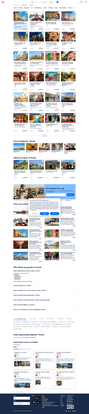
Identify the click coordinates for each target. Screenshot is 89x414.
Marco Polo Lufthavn (18, 276)
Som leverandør (69, 397)
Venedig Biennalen (17, 279)
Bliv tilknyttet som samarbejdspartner (70, 401)
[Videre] (75, 147)
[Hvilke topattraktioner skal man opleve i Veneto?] (74, 271)
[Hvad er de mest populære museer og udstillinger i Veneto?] (74, 309)
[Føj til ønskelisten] (27, 12)
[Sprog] (81, 1)
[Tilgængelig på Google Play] (36, 398)
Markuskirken (16, 274)
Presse (62, 402)
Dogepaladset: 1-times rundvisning (20, 352)
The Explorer (62, 405)
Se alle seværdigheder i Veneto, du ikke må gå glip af (22, 281)
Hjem (14, 392)
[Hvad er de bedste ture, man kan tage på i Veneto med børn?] (74, 290)
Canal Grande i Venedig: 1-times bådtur (42, 371)
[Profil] (86, 1)
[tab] (20, 318)
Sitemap (43, 407)
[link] (20, 21)
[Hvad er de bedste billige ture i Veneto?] (74, 305)
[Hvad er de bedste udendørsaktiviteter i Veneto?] (74, 295)
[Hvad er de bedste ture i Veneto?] (74, 285)
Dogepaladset (16, 275)
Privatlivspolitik (68, 200)
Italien (18, 392)
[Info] (22, 10)
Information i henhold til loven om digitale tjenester (50, 405)
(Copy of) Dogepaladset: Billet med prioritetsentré (65, 371)
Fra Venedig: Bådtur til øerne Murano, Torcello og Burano (44, 353)
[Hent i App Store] (36, 402)
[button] (20, 21)
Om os (62, 397)
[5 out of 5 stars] (23, 353)
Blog (61, 400)
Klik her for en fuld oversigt (30, 337)
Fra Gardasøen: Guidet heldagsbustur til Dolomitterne (64, 353)
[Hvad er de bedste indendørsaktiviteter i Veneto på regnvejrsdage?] (74, 300)
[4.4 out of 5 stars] (16, 349)
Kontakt (43, 397)
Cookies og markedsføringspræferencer (48, 402)
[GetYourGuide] (3, 2)
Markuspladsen (17, 277)
